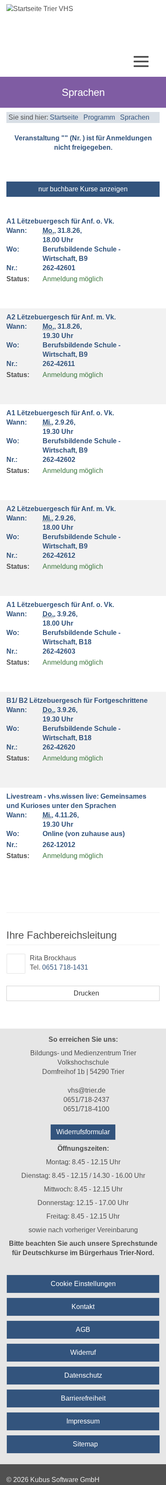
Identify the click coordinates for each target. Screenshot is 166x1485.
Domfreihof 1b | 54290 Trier (83, 1071)
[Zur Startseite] (83, 9)
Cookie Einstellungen (83, 1283)
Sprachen (134, 117)
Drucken (85, 993)
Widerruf (83, 1352)
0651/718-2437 (86, 1099)
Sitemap (85, 1444)
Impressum (83, 1421)
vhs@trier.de (87, 1090)
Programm (99, 117)
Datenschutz (83, 1375)
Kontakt (83, 1306)
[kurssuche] (113, 63)
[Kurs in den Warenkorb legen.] (11, 294)
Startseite (64, 117)
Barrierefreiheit (83, 1398)
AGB (83, 1329)
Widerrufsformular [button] (83, 1131)
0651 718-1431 (65, 967)
